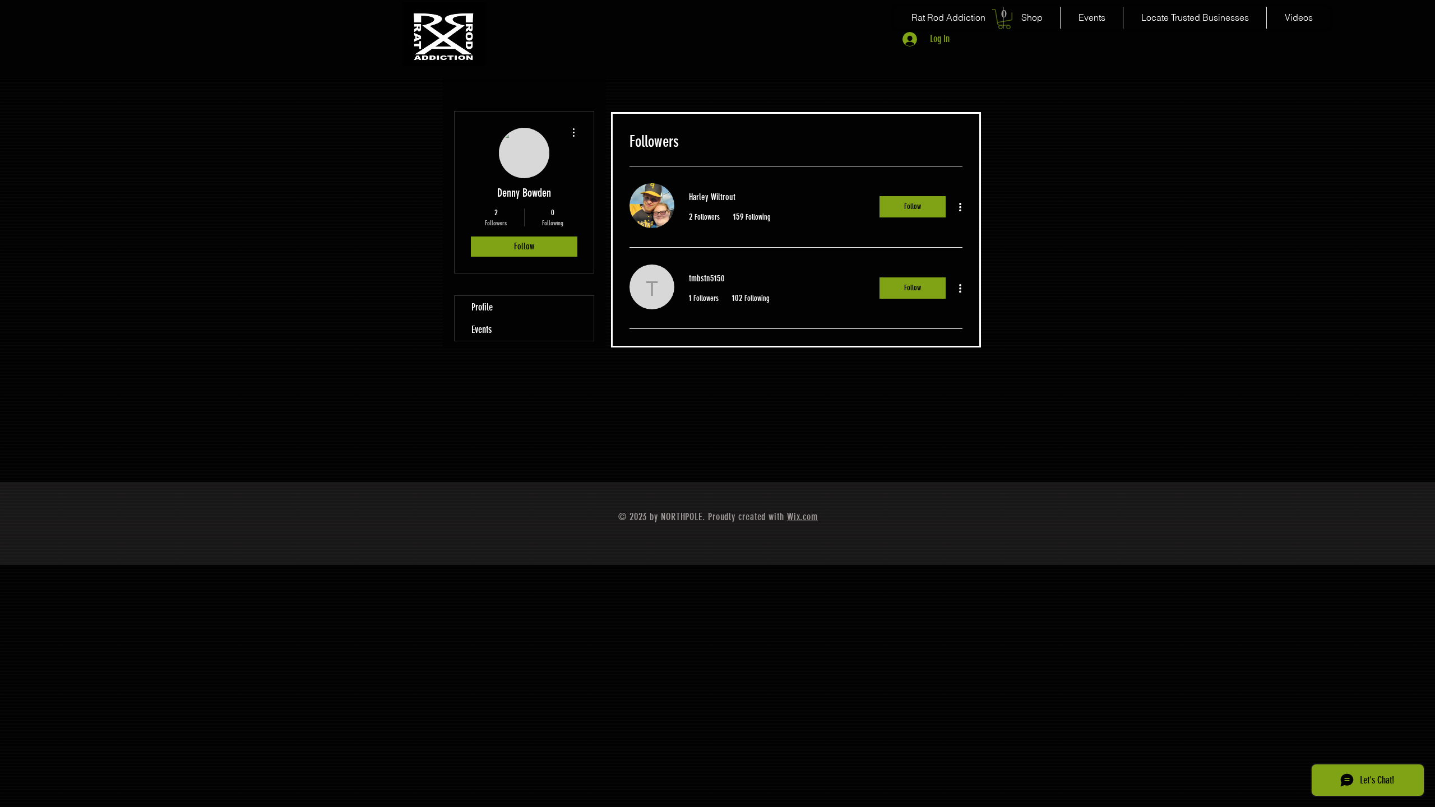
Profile (482, 307)
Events (481, 329)
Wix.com (802, 517)
